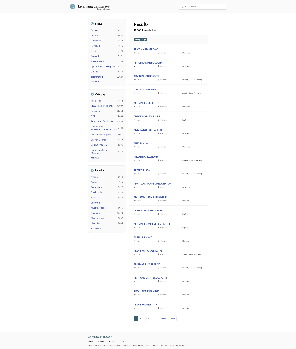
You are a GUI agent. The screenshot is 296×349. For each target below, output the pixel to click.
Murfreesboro (98, 207)
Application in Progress (103, 66)
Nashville (96, 212)
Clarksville (96, 192)
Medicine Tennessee (161, 345)
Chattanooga (97, 218)
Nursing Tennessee (145, 345)
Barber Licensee (99, 139)
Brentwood (97, 187)
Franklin (95, 197)
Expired (95, 56)
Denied (94, 51)
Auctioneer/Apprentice (103, 134)
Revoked (95, 45)
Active (94, 30)
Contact (122, 341)
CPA (93, 116)
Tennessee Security (129, 345)
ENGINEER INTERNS (102, 105)
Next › (164, 318)
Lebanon (95, 202)
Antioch (95, 181)
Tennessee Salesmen (177, 345)
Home (90, 341)
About (111, 341)
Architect (96, 100)
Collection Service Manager (100, 151)
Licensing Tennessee (94, 6)
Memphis (95, 223)
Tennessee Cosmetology (111, 345)
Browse (101, 341)
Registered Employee (102, 121)
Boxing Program (99, 144)
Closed (94, 71)
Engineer (95, 111)
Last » (172, 318)
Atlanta (95, 176)
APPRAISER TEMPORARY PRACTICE (104, 128)
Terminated (97, 76)
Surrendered (97, 61)
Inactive (95, 35)
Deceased (96, 40)
